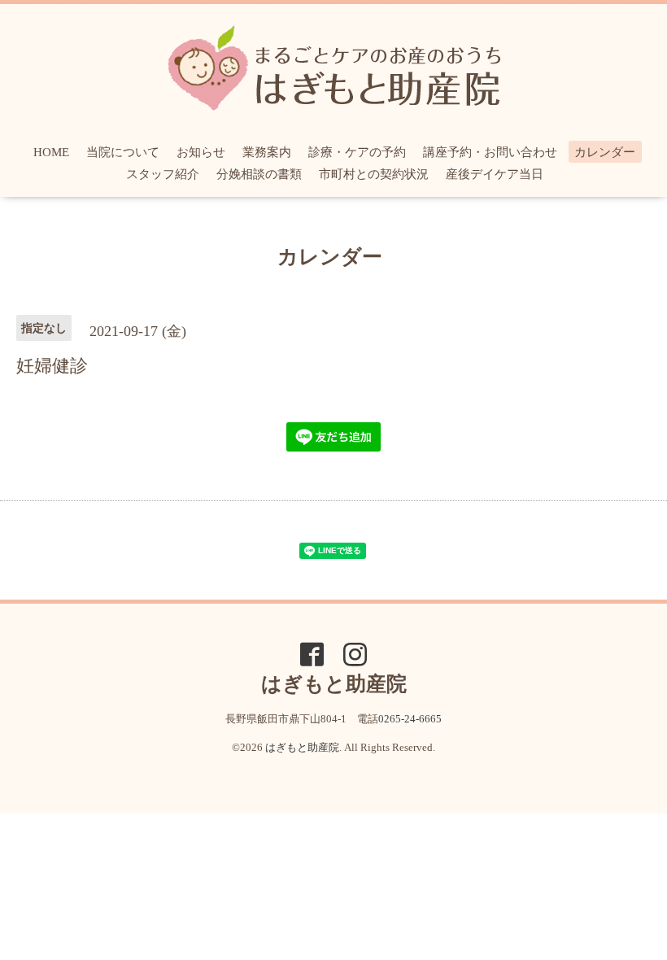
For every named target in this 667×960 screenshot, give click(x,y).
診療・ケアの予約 (357, 152)
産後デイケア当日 (494, 174)
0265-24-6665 (410, 719)
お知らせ (201, 152)
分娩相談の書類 (259, 174)
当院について (122, 152)
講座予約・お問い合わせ (490, 152)
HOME (51, 152)
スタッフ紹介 (162, 174)
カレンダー (604, 152)
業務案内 (266, 152)
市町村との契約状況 (374, 174)
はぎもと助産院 (302, 747)
